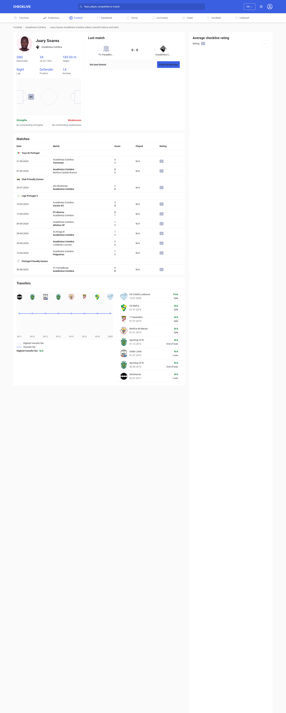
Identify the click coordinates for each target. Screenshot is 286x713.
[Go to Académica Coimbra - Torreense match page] (99, 161)
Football (17, 27)
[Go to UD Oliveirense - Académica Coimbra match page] (99, 187)
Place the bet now (168, 64)
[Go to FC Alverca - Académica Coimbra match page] (99, 214)
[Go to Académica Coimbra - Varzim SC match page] (99, 204)
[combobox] (250, 6)
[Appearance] (261, 7)
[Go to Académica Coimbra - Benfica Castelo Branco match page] (99, 171)
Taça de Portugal (31, 153)
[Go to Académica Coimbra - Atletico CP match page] (99, 223)
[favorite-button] (98, 50)
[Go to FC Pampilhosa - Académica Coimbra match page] (99, 269)
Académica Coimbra (35, 27)
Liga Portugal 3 (30, 196)
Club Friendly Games (33, 179)
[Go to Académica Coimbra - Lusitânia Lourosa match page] (99, 243)
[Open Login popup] (270, 7)
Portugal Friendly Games (35, 261)
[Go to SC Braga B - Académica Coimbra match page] (99, 233)
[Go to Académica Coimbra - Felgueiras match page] (99, 253)
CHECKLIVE (22, 7)
